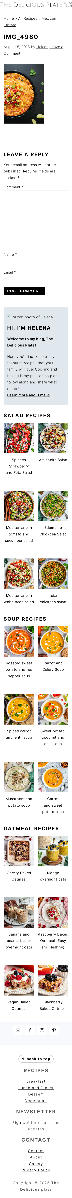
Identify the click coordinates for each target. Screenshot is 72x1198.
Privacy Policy (36, 1170)
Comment (13, 187)
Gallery (36, 1164)
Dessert (36, 1094)
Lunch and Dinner (36, 1088)
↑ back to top (36, 1059)
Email (10, 272)
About (36, 1157)
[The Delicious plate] (36, 6)
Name (10, 254)
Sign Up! (21, 1123)
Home (9, 18)
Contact (36, 1151)
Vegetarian (36, 1101)
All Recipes (27, 18)
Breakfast (36, 1081)
